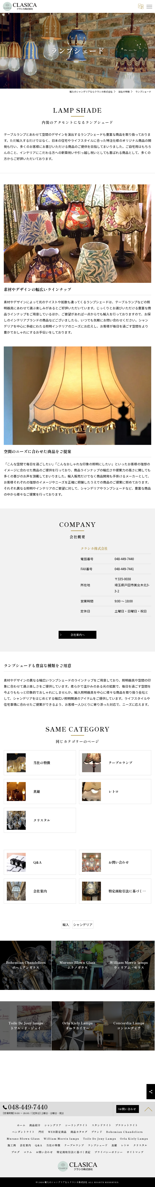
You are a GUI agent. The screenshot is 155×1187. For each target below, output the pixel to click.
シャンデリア (82, 924)
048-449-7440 (124, 558)
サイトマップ (135, 1152)
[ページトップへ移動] (148, 1109)
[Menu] (149, 6)
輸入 (66, 924)
